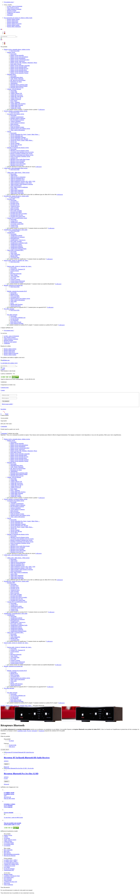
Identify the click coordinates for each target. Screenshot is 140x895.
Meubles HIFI (14, 256)
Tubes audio (13, 301)
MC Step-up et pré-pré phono (17, 80)
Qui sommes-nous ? (9, 2)
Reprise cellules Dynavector (14, 23)
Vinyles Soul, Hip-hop (16, 144)
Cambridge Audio (21, 730)
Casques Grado (14, 226)
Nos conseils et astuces (13, 7)
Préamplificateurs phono (16, 77)
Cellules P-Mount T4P (16, 93)
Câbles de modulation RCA (17, 178)
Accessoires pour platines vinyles (15, 114)
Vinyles (9, 131)
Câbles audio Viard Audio (17, 193)
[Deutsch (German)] (4, 33)
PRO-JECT (12, 746)
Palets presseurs (14, 124)
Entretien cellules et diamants (17, 118)
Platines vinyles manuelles (17, 55)
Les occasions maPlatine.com (17, 317)
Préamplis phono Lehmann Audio (19, 84)
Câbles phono (13, 175)
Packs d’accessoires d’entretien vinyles (20, 156)
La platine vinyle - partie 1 (10, 861)
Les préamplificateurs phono (11, 862)
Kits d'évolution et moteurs (17, 119)
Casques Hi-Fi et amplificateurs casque (17, 218)
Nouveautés (13, 54)
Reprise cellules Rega (12, 22)
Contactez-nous (5, 387)
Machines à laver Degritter (17, 162)
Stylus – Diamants (15, 102)
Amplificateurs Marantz (16, 245)
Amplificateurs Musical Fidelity (18, 248)
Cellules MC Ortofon (15, 108)
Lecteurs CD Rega (15, 279)
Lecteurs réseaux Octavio (16, 282)
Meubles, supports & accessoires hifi (13, 285)
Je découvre (42, 109)
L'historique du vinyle (9, 865)
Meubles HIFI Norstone (16, 304)
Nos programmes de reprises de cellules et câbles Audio (18, 17)
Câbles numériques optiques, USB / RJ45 (21, 182)
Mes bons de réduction (9, 855)
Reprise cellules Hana (12, 20)
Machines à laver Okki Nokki (18, 163)
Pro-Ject (29, 730)
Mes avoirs (6, 851)
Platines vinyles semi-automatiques (19, 56)
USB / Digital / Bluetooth (16, 78)
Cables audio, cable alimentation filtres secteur (15, 168)
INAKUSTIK (12, 745)
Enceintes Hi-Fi (14, 202)
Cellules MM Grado (15, 106)
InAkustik (34, 730)
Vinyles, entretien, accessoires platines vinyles (15, 111)
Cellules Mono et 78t (15, 97)
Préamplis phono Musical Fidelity (19, 86)
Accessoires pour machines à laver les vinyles (22, 152)
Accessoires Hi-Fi (15, 297)
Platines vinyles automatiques (17, 58)
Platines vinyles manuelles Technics (19, 71)
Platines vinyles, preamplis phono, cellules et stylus (17, 49)
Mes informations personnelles (11, 854)
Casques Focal (14, 225)
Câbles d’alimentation (15, 185)
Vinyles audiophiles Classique (18, 137)
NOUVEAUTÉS (14, 51)
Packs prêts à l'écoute (15, 64)
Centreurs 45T (14, 158)
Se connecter (6, 401)
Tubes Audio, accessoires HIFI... (15, 250)
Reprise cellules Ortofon (13, 19)
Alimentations (14, 83)
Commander (4, 426)
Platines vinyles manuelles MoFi (18, 67)
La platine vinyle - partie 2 (10, 860)
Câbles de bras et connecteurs (17, 177)
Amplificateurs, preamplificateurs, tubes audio (15, 229)
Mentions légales (8, 874)
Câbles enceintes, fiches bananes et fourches (21, 184)
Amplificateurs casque (16, 222)
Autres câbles (13, 188)
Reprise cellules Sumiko (13, 25)
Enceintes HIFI (11, 199)
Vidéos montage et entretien (14, 9)
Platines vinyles (11, 52)
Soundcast (41, 730)
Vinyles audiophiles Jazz (16, 136)
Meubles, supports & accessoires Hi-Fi (17, 291)
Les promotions (14, 320)
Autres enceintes (14, 207)
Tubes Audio (13, 253)
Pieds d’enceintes (14, 209)
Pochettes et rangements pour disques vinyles (21, 155)
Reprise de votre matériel (13, 12)
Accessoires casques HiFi (16, 224)
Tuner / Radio (13, 275)
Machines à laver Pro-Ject (16, 165)
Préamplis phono (11, 74)
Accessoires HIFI (14, 257)
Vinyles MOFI (14, 146)
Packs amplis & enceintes (16, 323)
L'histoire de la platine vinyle (11, 864)
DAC (11, 272)
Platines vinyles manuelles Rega (18, 70)
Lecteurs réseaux (14, 270)
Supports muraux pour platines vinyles (20, 128)
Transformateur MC (9, 870)
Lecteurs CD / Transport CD (17, 269)
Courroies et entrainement (16, 117)
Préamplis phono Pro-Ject (16, 87)
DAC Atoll (13, 278)
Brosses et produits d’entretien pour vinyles (21, 153)
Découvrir (6, 767)
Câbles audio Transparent (16, 190)
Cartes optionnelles (15, 254)
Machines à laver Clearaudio (17, 160)
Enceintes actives (14, 203)
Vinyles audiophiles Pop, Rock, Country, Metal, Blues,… (25, 134)
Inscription (3, 409)
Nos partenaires (8, 878)
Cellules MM (13, 92)
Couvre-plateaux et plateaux (17, 122)
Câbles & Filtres (8, 841)
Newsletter (10, 15)
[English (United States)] (4, 32)
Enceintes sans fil (14, 204)
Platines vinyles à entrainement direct (19, 59)
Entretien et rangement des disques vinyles (18, 147)
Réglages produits (11, 10)
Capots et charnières (15, 121)
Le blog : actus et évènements (14, 6)
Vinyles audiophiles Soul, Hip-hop (19, 139)
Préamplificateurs (14, 238)
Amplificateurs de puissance (17, 237)
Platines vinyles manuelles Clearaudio (20, 65)
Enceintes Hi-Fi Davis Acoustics (18, 213)
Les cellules (7, 867)
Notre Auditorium (8, 884)
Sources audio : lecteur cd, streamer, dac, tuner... (16, 260)
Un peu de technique (9, 868)
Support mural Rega (15, 306)
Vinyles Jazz (13, 141)
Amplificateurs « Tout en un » (18, 240)
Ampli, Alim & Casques (10, 839)
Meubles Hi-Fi (14, 294)
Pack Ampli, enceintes (16, 210)
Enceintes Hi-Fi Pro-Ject (16, 215)
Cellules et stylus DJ (15, 99)
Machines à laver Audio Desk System (20, 159)
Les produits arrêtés (9, 844)
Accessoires (7, 838)
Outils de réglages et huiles (17, 127)
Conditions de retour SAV (10, 881)
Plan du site (7, 883)
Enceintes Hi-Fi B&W (16, 212)
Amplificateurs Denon (16, 244)
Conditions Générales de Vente (12, 876)
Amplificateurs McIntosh (16, 247)
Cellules (6, 836)
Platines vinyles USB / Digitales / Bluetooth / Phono (23, 62)
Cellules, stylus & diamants (14, 89)
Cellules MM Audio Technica (18, 103)
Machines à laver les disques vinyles (19, 150)
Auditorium (10, 13)
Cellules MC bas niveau (16, 95)
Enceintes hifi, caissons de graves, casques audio (16, 196)
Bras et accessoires (15, 125)
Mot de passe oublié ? (7, 404)
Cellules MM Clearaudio (16, 105)
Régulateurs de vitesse (16, 81)
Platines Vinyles (8, 835)
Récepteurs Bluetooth (15, 273)
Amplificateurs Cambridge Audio (18, 243)
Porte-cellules (13, 100)
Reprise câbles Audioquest (14, 26)
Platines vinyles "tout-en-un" (17, 61)
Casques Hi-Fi (14, 221)
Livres (12, 303)
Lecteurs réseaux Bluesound (17, 281)
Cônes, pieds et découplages (17, 130)
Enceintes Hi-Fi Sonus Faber (17, 216)
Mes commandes (8, 849)
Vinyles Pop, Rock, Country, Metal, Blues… (21, 140)
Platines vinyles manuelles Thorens (19, 73)
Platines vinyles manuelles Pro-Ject (19, 68)
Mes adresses (7, 852)
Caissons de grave (15, 206)
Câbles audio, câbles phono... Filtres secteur (18, 172)
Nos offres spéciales (9, 308)
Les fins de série (14, 319)
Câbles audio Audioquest (16, 191)
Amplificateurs (11, 232)
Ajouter (7, 764)
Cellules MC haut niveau (16, 96)
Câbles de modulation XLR (17, 180)
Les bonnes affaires (9, 842)
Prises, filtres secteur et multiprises (19, 187)
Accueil (3, 705)
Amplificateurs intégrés (16, 235)
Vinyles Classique (15, 143)
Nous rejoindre (8, 880)
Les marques (7, 845)
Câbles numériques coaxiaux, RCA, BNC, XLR (22, 181)
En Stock (11, 740)
